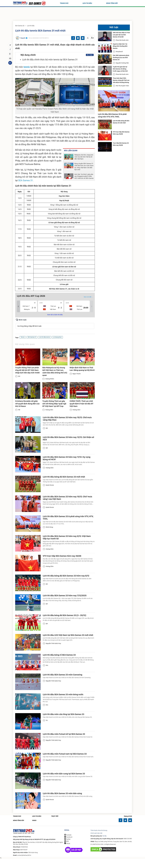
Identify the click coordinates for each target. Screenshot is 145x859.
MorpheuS (119, 51)
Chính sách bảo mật (96, 833)
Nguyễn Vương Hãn (122, 63)
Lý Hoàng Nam (57, 337)
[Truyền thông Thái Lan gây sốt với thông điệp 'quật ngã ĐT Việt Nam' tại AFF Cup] (54, 390)
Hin (47, 665)
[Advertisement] (72, 13)
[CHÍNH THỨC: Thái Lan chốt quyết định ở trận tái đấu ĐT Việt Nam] (82, 390)
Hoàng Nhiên (49, 379)
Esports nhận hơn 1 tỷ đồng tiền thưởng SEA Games (120, 46)
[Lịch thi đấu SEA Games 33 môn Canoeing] (28, 682)
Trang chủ (64, 3)
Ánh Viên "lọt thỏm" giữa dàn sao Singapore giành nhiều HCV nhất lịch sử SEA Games (84, 176)
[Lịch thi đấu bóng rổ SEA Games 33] (28, 662)
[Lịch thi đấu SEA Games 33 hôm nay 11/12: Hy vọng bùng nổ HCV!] (28, 464)
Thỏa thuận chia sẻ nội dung (99, 830)
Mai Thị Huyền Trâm (122, 86)
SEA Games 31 (32, 337)
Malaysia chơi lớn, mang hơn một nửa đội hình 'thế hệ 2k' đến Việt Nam (83, 157)
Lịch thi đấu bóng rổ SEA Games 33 (59, 655)
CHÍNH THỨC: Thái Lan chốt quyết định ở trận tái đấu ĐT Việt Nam (81, 403)
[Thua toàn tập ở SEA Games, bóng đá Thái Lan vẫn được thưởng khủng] (105, 82)
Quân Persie (50, 485)
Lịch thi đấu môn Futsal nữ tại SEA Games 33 (64, 734)
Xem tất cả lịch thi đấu (55, 315)
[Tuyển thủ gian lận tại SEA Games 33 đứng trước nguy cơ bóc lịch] (105, 70)
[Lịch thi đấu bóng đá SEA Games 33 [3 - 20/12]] (28, 622)
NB (19, 410)
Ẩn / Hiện (90, 55)
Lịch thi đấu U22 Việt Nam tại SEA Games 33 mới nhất (68, 635)
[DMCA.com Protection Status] (104, 849)
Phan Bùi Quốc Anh (122, 40)
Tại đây (105, 836)
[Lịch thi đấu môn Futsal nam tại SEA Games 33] (28, 761)
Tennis (23, 337)
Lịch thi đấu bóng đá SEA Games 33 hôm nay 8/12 (66, 575)
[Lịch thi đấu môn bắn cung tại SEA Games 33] (28, 781)
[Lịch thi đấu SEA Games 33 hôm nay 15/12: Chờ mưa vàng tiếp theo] (28, 424)
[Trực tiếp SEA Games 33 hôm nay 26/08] (105, 147)
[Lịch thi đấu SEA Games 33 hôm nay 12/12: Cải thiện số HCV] (28, 444)
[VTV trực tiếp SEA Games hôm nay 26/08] (28, 563)
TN (47, 720)
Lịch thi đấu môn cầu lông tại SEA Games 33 (63, 714)
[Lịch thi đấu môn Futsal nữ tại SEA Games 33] (28, 741)
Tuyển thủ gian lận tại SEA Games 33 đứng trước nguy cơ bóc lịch (120, 69)
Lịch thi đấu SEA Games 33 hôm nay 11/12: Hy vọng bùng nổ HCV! (66, 458)
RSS (67, 841)
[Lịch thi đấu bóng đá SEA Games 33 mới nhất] (28, 484)
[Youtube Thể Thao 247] (130, 820)
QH (19, 376)
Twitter (68, 839)
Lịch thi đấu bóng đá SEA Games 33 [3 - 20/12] (64, 615)
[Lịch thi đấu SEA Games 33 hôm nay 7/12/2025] (28, 602)
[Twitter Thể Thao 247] (125, 820)
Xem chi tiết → (88, 297)
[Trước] (18, 306)
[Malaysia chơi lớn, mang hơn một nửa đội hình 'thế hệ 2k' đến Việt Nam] (68, 157)
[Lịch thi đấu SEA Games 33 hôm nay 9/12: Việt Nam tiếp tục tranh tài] (28, 543)
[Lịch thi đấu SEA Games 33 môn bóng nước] (28, 701)
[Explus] (55, 323)
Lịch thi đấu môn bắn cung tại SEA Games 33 (64, 773)
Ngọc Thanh (77, 374)
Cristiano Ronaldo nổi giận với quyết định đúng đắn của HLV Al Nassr (27, 403)
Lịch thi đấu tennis (44, 337)
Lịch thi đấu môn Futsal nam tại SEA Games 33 (65, 754)
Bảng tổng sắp (112, 3)
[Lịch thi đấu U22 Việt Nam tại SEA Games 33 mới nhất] (28, 642)
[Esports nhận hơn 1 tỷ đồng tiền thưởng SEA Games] (105, 48)
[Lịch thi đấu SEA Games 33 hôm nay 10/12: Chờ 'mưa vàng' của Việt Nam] (28, 503)
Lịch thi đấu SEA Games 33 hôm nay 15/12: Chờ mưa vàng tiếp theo (67, 418)
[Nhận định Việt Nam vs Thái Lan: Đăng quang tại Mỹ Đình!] (82, 357)
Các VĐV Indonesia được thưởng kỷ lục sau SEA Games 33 (121, 58)
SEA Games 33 (19, 26)
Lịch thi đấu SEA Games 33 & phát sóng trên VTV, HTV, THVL (68, 517)
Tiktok (68, 843)
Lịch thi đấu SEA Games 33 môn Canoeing (62, 674)
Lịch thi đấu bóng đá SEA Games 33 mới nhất (64, 476)
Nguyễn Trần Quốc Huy (53, 643)
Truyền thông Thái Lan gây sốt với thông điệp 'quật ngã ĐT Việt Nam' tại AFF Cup (54, 403)
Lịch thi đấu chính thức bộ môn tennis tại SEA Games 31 (50, 59)
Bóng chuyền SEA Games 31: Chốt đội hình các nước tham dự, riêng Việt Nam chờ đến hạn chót (83, 167)
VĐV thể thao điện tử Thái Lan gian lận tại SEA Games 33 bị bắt (121, 35)
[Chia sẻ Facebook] (73, 38)
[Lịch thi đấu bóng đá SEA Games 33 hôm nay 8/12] (28, 583)
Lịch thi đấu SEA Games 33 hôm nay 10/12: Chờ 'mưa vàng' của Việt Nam (67, 497)
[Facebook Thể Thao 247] (120, 820)
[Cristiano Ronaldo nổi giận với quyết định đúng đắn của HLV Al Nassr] (27, 390)
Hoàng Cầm (49, 410)
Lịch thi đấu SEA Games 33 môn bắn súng (62, 793)
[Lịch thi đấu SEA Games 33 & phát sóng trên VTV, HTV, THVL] (28, 523)
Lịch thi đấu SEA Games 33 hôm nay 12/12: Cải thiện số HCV (68, 438)
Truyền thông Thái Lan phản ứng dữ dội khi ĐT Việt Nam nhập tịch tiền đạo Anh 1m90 (27, 370)
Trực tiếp (54, 816)
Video (34, 820)
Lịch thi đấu (87, 3)
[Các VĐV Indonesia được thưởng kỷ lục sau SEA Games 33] (105, 59)
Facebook (69, 837)
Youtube (68, 835)
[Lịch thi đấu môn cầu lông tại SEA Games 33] (28, 721)
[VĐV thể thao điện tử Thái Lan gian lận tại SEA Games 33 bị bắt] (105, 36)
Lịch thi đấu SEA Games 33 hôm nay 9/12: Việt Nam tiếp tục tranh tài (67, 537)
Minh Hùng (49, 527)
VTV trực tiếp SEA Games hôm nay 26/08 (62, 556)
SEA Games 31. (26, 180)
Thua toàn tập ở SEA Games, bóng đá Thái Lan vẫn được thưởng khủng (121, 80)
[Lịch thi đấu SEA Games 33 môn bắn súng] (28, 800)
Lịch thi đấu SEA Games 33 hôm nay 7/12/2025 (65, 595)
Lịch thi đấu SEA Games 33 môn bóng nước (63, 694)
